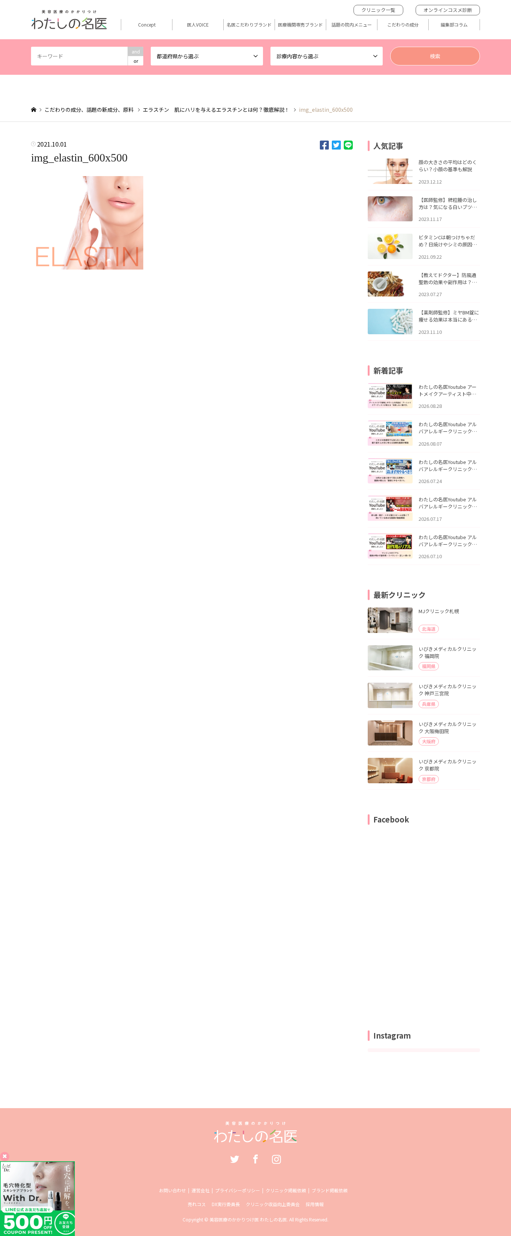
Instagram (276, 1158)
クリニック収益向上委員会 (273, 1204)
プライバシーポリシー (237, 1190)
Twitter (234, 1158)
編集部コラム (454, 24)
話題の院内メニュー (351, 24)
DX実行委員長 (226, 1204)
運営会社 (200, 1190)
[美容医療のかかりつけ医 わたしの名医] (256, 1138)
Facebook (255, 1158)
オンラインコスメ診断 (447, 9)
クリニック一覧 (378, 9)
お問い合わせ (172, 1190)
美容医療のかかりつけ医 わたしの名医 (248, 1219)
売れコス (197, 1204)
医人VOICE (198, 24)
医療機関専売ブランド (300, 24)
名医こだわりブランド (249, 24)
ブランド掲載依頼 (330, 1190)
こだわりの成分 (403, 24)
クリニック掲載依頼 (286, 1190)
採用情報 (315, 1204)
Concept (147, 24)
